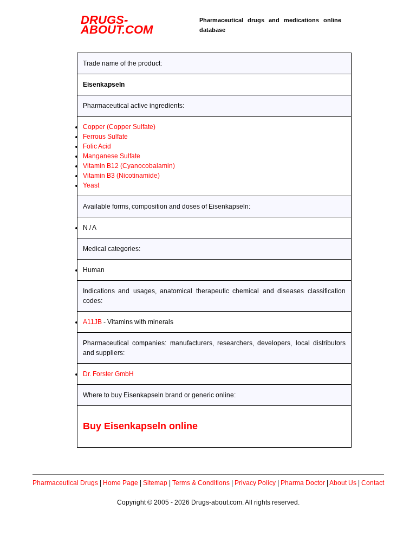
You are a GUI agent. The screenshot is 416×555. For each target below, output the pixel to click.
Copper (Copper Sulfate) (119, 127)
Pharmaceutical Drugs (65, 483)
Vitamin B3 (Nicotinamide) (121, 175)
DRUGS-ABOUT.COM (117, 24)
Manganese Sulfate (111, 156)
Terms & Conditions (201, 483)
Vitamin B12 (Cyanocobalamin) (129, 166)
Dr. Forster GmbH (108, 374)
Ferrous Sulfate (105, 136)
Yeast (91, 185)
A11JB (92, 322)
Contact (372, 483)
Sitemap (155, 483)
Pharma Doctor (303, 483)
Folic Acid (97, 146)
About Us (342, 483)
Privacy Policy (255, 483)
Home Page (120, 483)
